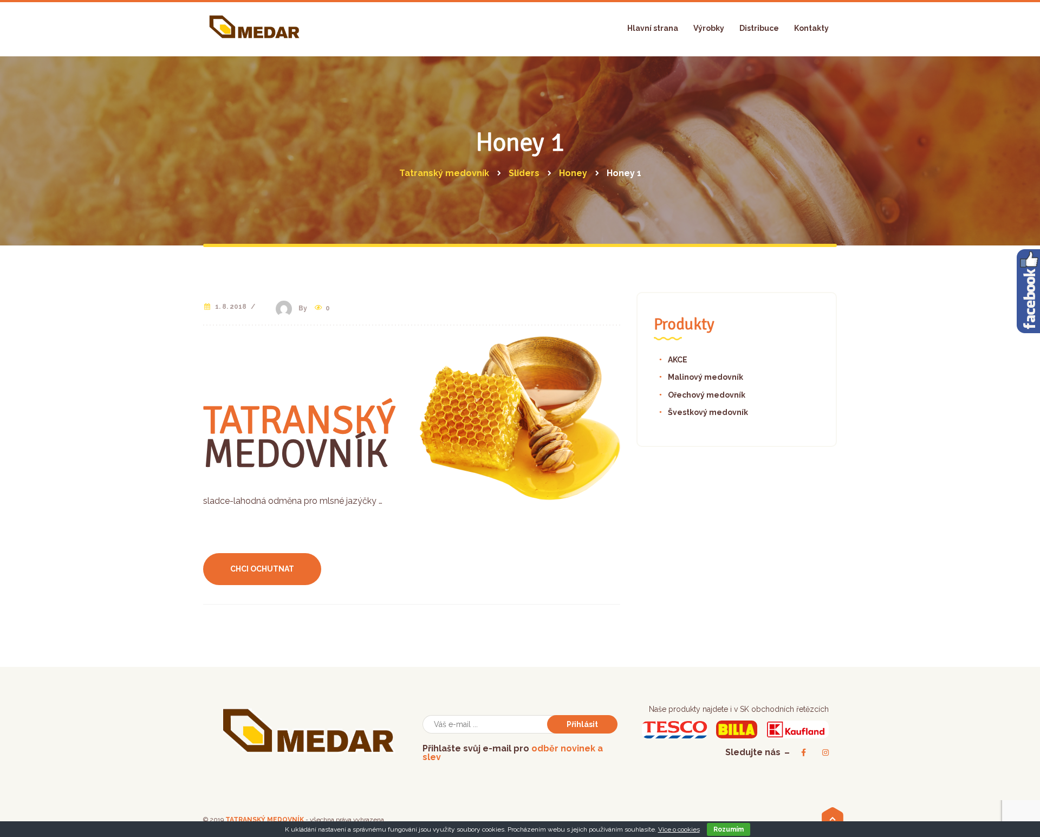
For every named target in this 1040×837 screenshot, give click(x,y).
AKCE (677, 359)
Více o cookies (679, 829)
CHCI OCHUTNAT (262, 569)
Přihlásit (582, 724)
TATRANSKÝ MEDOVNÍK (264, 819)
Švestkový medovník (708, 412)
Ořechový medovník (706, 395)
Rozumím (728, 829)
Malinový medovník (705, 377)
